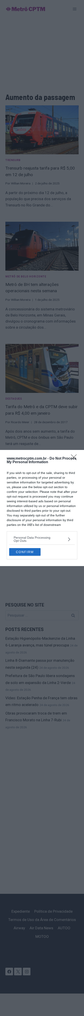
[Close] (75, 458)
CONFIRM (25, 552)
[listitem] (42, 539)
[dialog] (42, 508)
